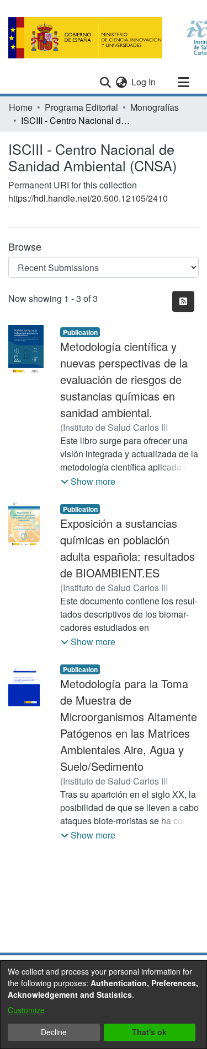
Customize (26, 1009)
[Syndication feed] (183, 301)
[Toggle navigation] (183, 82)
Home (21, 107)
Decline (54, 1031)
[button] (88, 481)
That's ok (149, 1031)
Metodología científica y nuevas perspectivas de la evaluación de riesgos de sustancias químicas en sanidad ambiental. (124, 379)
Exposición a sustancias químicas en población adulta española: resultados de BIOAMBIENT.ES (127, 548)
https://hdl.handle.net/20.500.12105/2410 (88, 198)
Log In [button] (144, 81)
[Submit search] (105, 82)
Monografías (154, 107)
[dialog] (103, 1004)
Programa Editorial (81, 107)
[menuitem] (121, 82)
